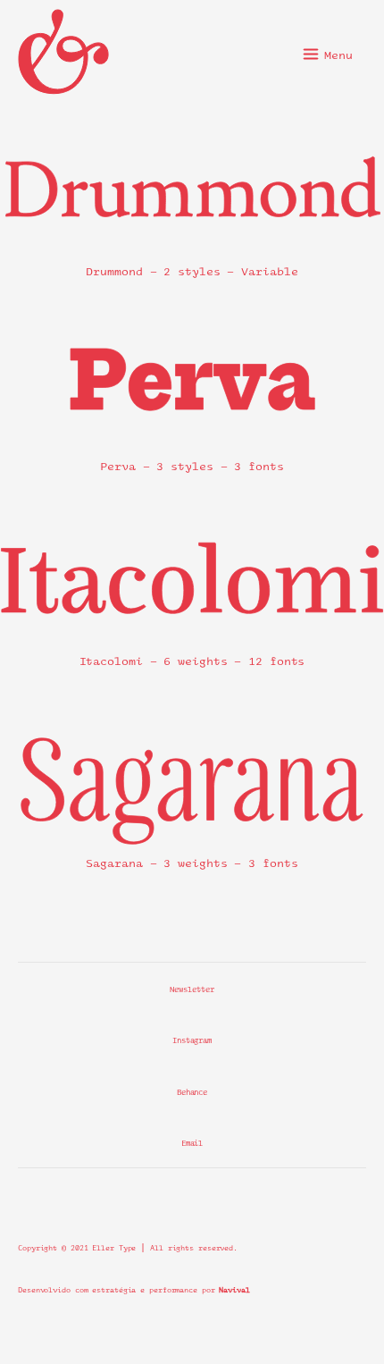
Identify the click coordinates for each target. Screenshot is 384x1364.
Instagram (192, 1039)
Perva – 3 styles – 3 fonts (191, 464)
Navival (234, 1288)
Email (192, 1142)
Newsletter (191, 988)
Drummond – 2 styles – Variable (191, 269)
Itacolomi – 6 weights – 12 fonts (192, 659)
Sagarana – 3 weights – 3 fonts (191, 861)
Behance (192, 1091)
